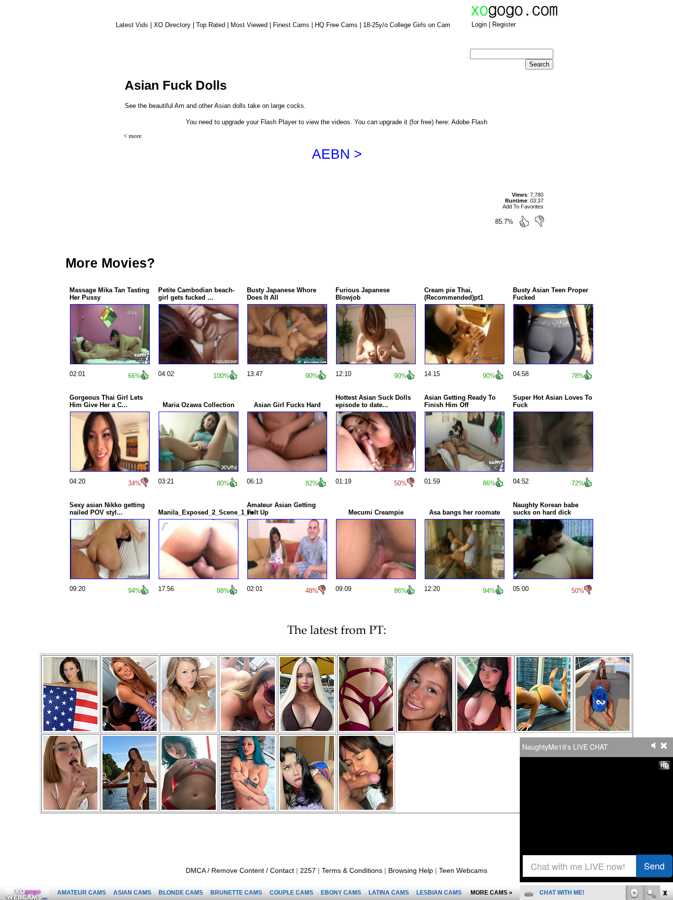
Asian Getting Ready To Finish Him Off (460, 401)
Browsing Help (410, 870)
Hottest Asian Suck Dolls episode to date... (373, 401)
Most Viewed (249, 25)
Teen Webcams (463, 870)
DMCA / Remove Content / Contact (240, 870)
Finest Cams (291, 25)
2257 (308, 870)
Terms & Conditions (352, 870)
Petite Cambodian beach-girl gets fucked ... (196, 293)
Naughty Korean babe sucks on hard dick (545, 508)
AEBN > (337, 154)
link (664, 746)
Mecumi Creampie (376, 512)
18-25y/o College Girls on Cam (406, 25)
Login (479, 24)
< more (133, 135)
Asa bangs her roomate (464, 512)
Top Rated (210, 25)
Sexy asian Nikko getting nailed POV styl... (107, 508)
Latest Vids (132, 25)
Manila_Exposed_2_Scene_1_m (206, 512)
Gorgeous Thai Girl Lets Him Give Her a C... (106, 401)
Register (504, 24)
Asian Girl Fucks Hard (287, 405)
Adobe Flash (469, 122)
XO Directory (172, 25)
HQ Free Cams (336, 25)
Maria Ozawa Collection (199, 405)
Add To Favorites (523, 206)
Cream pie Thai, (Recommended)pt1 (453, 293)
